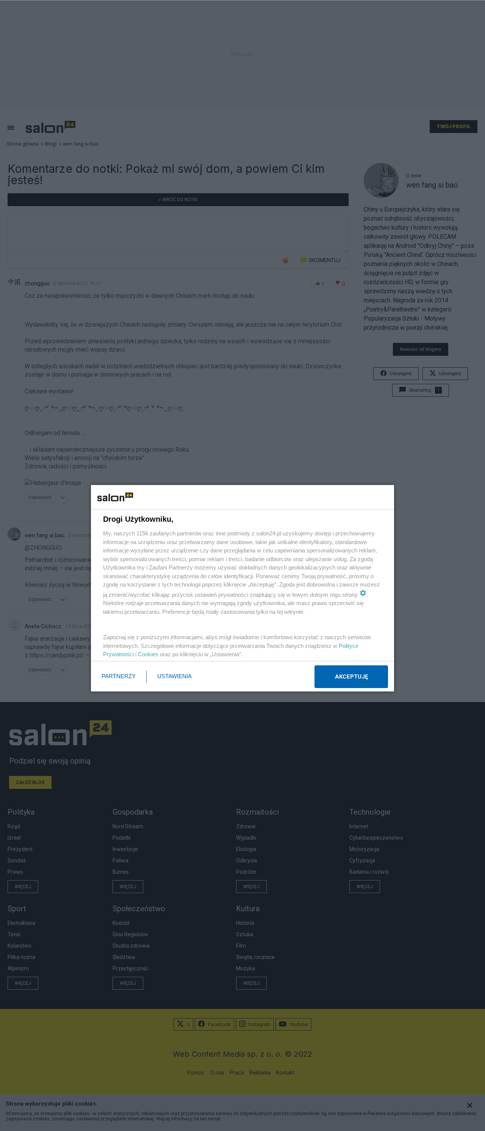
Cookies (148, 654)
